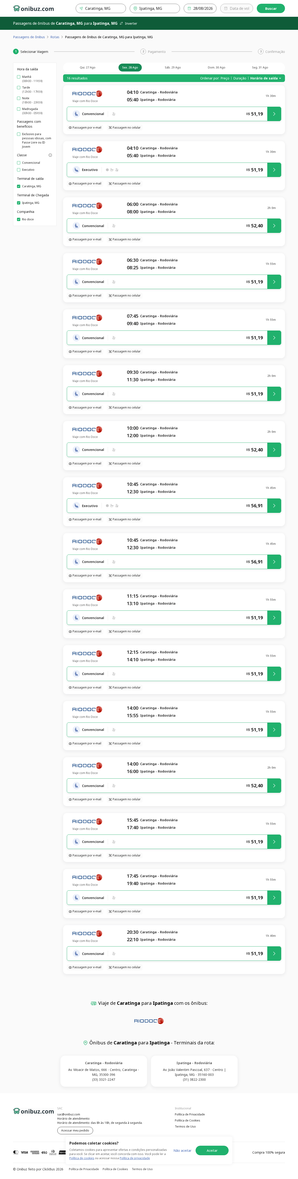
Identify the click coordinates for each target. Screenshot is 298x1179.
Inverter (131, 23)
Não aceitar (182, 1150)
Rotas (54, 37)
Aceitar (212, 1150)
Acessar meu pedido (75, 1130)
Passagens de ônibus (29, 37)
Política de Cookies (187, 1120)
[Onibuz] (33, 8)
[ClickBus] (26, 1113)
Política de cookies (81, 1158)
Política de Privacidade (190, 1114)
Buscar (271, 8)
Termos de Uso (185, 1126)
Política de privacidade (135, 1158)
